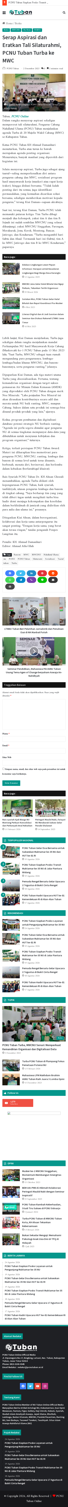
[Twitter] (20, 573)
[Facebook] (10, 573)
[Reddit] (53, 573)
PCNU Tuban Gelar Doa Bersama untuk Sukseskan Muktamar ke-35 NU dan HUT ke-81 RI (43, 851)
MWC (26, 555)
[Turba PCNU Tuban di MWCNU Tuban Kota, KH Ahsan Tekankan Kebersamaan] (11, 1223)
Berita (18, 23)
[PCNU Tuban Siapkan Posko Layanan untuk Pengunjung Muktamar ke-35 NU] (11, 925)
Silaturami (37, 559)
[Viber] (31, 580)
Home (9, 23)
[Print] (10, 587)
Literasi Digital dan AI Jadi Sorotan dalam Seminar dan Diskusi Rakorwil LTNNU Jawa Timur (43, 318)
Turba (14, 563)
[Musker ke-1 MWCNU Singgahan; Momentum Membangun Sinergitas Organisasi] (11, 1175)
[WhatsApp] (10, 580)
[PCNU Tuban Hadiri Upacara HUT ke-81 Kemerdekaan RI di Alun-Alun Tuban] (11, 899)
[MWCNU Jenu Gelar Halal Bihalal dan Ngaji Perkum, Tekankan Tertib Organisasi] (11, 288)
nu (4, 559)
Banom (17, 555)
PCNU (12, 559)
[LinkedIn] (31, 573)
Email (5, 746)
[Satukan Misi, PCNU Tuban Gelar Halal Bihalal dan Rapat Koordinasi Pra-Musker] (11, 303)
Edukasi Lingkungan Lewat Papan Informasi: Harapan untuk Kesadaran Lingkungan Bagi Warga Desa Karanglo (41, 268)
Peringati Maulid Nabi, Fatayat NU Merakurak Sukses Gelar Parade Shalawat (50, 822)
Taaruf (61, 559)
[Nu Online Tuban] (20, 12)
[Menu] (4, 13)
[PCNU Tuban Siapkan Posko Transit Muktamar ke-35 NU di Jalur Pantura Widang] (11, 869)
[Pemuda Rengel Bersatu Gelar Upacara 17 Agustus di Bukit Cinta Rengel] (11, 885)
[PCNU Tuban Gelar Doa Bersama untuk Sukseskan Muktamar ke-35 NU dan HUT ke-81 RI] (11, 852)
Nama (5, 734)
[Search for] (64, 13)
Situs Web (6, 757)
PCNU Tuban (13, 69)
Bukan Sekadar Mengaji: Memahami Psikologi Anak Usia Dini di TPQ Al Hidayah (41, 1239)
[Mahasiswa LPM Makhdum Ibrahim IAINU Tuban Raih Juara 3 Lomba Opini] (11, 1079)
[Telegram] (20, 580)
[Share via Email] (53, 580)
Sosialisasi (50, 559)
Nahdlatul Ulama (51, 555)
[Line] (42, 580)
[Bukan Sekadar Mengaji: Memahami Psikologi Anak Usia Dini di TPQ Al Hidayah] (11, 1239)
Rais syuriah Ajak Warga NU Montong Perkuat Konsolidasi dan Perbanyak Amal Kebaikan (17, 822)
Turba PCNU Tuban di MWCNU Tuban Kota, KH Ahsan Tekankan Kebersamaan (42, 1222)
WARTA (37, 30)
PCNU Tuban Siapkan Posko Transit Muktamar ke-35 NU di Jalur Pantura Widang (42, 868)
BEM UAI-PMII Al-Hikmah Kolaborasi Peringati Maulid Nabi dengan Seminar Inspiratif (43, 1191)
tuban (6, 563)
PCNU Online (19, 116)
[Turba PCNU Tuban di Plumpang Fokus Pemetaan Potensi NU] (11, 1065)
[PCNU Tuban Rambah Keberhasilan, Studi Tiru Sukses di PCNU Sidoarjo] (11, 1209)
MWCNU (16, 30)
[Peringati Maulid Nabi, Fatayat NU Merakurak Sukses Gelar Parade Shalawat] (50, 807)
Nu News (27, 30)
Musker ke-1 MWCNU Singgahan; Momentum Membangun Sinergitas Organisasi (41, 1174)
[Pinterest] (42, 573)
